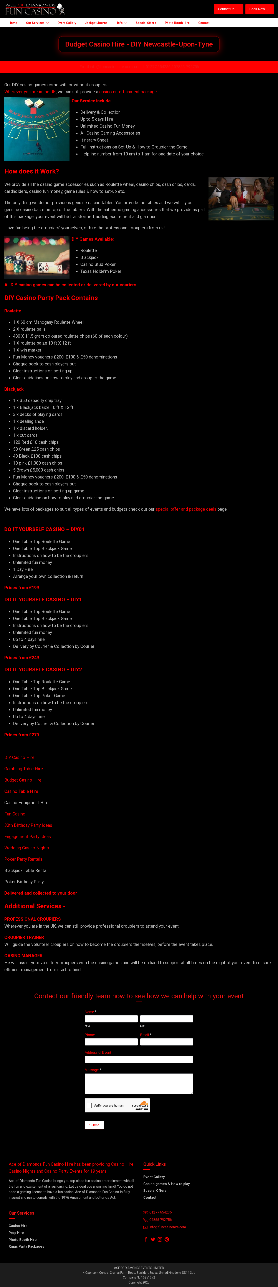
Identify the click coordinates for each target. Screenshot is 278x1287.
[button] (228, 9)
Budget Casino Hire (23, 780)
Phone (90, 1035)
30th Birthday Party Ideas (28, 825)
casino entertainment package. (128, 91)
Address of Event (98, 1052)
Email (145, 1035)
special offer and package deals (186, 509)
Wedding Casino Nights (26, 847)
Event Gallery (154, 1177)
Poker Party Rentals (23, 859)
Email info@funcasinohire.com (106, 66)
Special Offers (155, 1191)
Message (93, 1070)
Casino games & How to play (166, 1184)
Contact (149, 1197)
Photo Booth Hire (23, 1240)
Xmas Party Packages (26, 1246)
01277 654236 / (160, 66)
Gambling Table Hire (23, 768)
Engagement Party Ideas (27, 836)
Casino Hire (18, 1226)
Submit (94, 1125)
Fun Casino (14, 814)
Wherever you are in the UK (30, 91)
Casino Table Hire (21, 791)
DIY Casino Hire (19, 757)
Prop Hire (16, 1233)
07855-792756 (186, 66)
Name (90, 1012)
